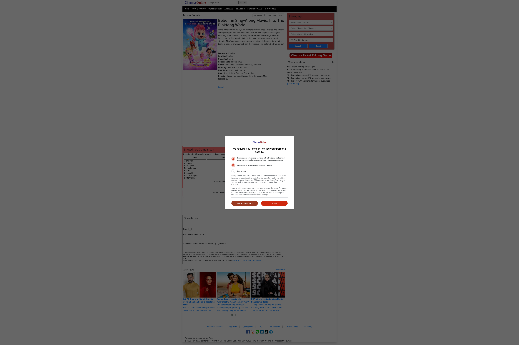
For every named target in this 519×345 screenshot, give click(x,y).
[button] (259, 171)
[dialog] (259, 172)
